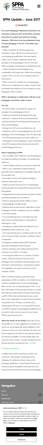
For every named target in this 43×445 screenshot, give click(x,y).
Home (4, 391)
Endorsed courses (8, 402)
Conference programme (10, 348)
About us (5, 395)
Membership (6, 399)
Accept (21, 429)
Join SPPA (32, 343)
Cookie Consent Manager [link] (10, 408)
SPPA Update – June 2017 (21, 20)
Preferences (21, 439)
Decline (21, 434)
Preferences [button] (11, 423)
